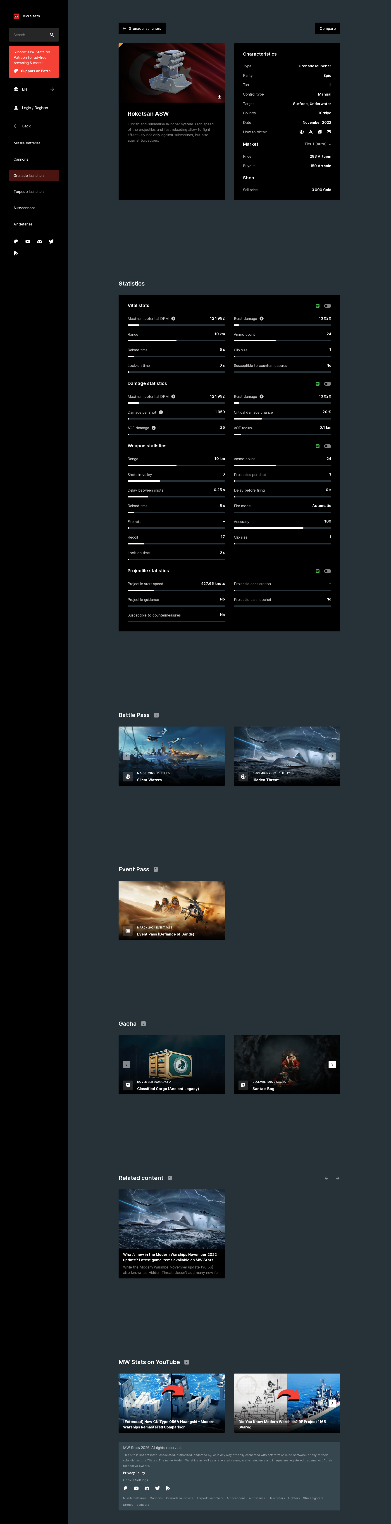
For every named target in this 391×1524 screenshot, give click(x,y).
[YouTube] (28, 241)
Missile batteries (134, 1498)
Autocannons (236, 1498)
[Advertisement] (229, 240)
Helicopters (277, 1498)
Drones (128, 1504)
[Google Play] (16, 253)
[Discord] (39, 241)
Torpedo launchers (210, 1498)
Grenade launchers (179, 1498)
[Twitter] (51, 241)
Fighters (294, 1498)
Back (26, 126)
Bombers (143, 1504)
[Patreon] (16, 241)
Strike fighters (313, 1498)
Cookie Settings (135, 1480)
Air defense (257, 1498)
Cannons (156, 1498)
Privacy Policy (134, 1473)
